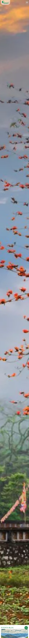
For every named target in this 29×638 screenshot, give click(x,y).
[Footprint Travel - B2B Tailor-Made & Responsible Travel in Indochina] (5, 2)
